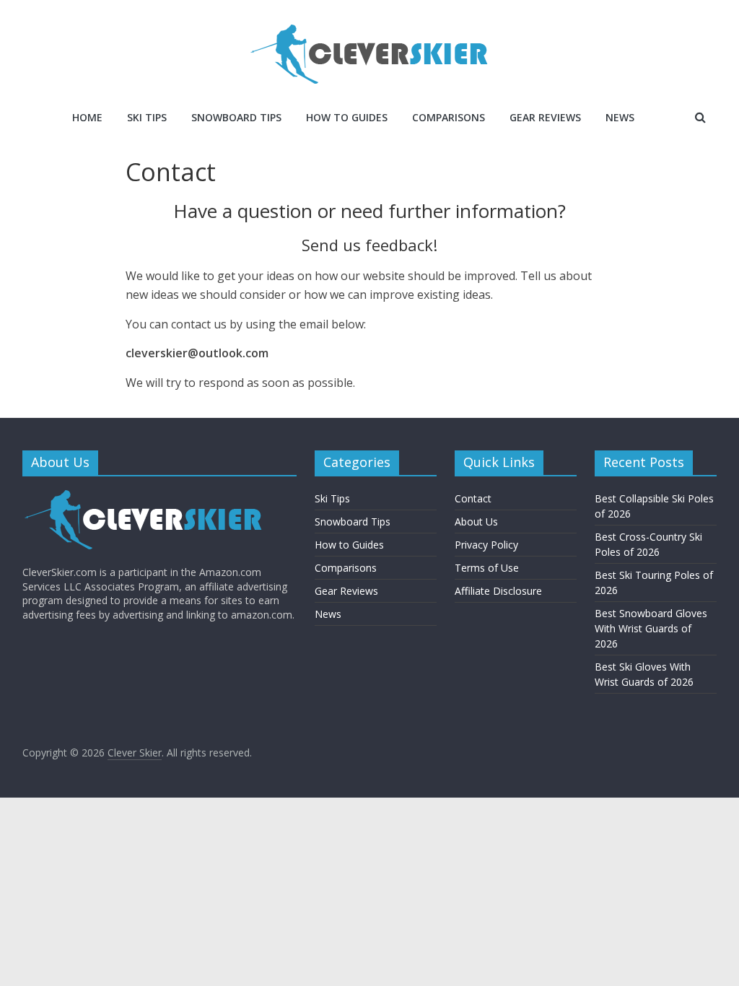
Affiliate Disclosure (498, 591)
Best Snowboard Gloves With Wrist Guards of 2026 (651, 628)
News (619, 117)
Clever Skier (135, 752)
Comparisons (448, 117)
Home (87, 117)
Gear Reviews (545, 117)
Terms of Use (487, 568)
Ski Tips (147, 117)
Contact (473, 498)
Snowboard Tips (236, 117)
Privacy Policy (486, 544)
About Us (476, 521)
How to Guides (347, 117)
